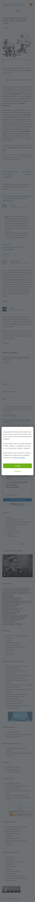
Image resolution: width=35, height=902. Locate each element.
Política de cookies (19, 458)
